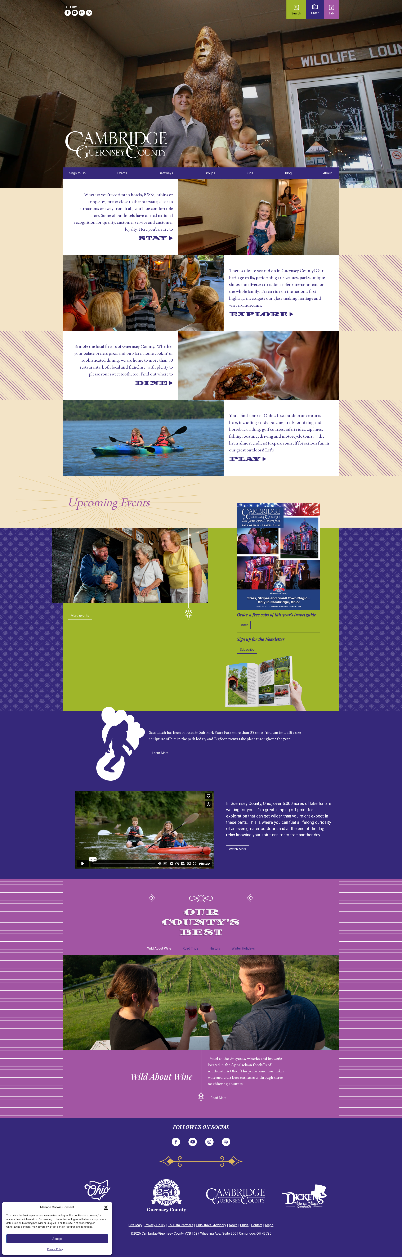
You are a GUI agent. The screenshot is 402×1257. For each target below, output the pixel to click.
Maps (269, 1225)
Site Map (135, 1225)
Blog (288, 173)
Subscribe (247, 650)
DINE (151, 383)
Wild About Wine (159, 948)
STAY (152, 238)
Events (122, 173)
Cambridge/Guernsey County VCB (166, 1233)
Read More (218, 1098)
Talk (331, 13)
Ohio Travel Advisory (211, 1225)
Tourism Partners (180, 1225)
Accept (57, 1239)
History (215, 948)
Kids (250, 173)
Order (315, 13)
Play (244, 459)
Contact (256, 1225)
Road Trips (190, 948)
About (327, 173)
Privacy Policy (55, 1249)
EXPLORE (258, 314)
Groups (210, 173)
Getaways (166, 173)
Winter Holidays (243, 948)
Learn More (160, 753)
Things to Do (76, 173)
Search (296, 13)
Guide (244, 1225)
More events (80, 616)
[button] (106, 1207)
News (233, 1225)
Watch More (237, 849)
